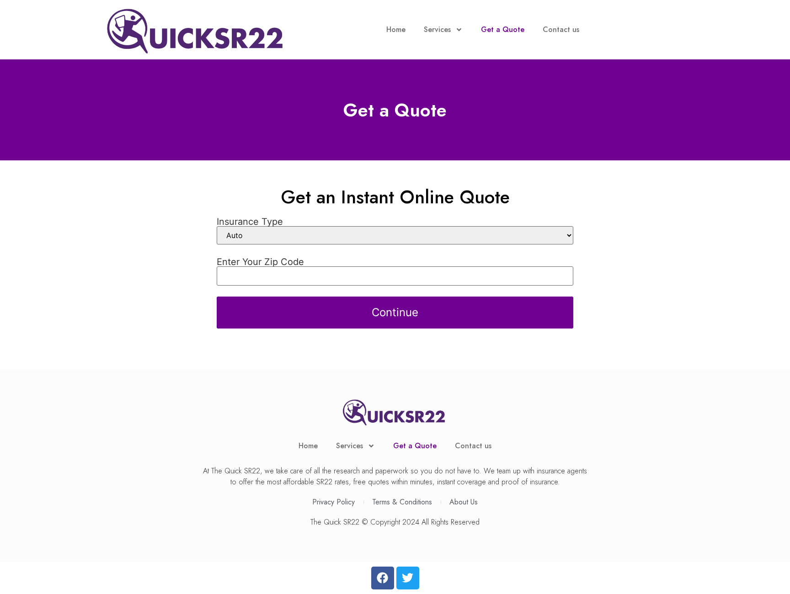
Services (437, 29)
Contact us (561, 29)
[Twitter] (407, 578)
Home (396, 29)
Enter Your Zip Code (260, 261)
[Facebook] (382, 578)
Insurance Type (250, 221)
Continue (395, 312)
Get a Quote (502, 29)
